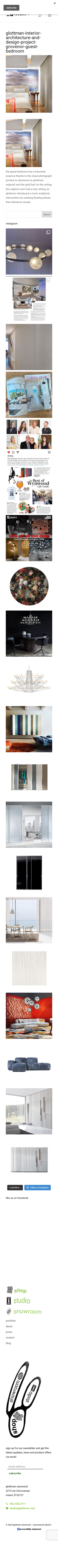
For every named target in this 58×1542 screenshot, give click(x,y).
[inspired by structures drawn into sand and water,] (29, 968)
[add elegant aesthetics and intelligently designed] (29, 729)
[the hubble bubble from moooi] (29, 251)
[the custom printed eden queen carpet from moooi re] (29, 586)
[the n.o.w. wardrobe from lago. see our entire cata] (29, 777)
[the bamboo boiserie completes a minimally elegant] (29, 1159)
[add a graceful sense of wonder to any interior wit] (29, 634)
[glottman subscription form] (29, 1460)
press (9, 1332)
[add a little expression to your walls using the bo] (29, 1111)
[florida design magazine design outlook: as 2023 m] (29, 299)
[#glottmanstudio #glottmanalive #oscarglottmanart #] (29, 347)
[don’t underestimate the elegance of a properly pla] (29, 872)
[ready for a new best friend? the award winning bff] (29, 1063)
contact (10, 1338)
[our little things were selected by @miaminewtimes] (29, 490)
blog (8, 1343)
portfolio (11, 1321)
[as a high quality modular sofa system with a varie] (29, 1016)
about (9, 1326)
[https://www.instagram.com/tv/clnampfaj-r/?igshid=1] (29, 442)
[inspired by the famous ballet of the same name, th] (29, 681)
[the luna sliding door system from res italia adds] (29, 825)
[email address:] (29, 1463)
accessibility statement (30, 1529)
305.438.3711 (17, 1504)
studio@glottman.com (21, 1508)
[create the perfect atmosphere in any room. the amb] (29, 920)
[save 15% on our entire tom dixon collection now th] (29, 538)
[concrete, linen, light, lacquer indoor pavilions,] (29, 395)
